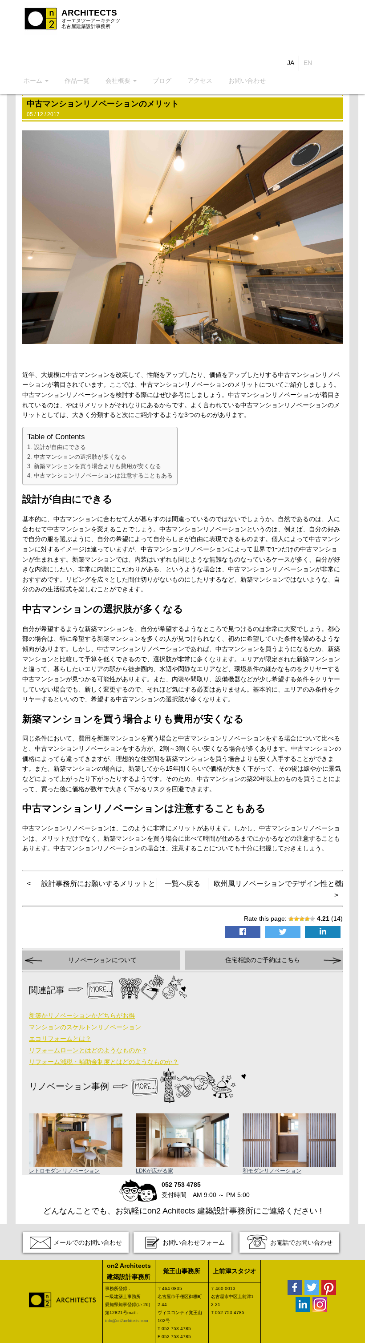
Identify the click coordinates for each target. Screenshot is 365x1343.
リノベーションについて (102, 959)
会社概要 (118, 80)
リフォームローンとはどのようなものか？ (88, 1050)
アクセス (199, 80)
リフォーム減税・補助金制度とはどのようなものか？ (103, 1061)
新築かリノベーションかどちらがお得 (82, 1015)
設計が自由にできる (60, 447)
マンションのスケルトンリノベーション (85, 1027)
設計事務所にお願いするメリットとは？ (105, 883)
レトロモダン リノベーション (64, 1171)
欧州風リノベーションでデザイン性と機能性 (285, 883)
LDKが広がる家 (154, 1171)
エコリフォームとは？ (60, 1038)
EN (308, 62)
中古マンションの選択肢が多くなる (80, 456)
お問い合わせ (247, 80)
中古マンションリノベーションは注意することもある (103, 475)
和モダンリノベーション (272, 1171)
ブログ (162, 80)
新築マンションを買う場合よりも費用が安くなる (97, 466)
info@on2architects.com (126, 1320)
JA (290, 62)
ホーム (34, 80)
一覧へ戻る (182, 883)
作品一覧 (77, 80)
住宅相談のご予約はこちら (262, 959)
